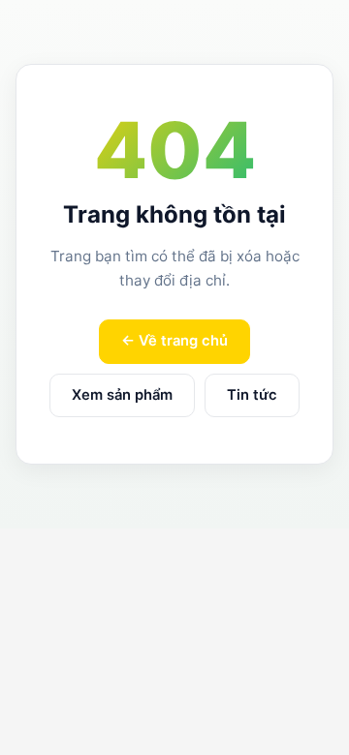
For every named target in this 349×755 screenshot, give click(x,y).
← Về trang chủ (174, 340)
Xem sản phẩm (122, 395)
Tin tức (252, 395)
